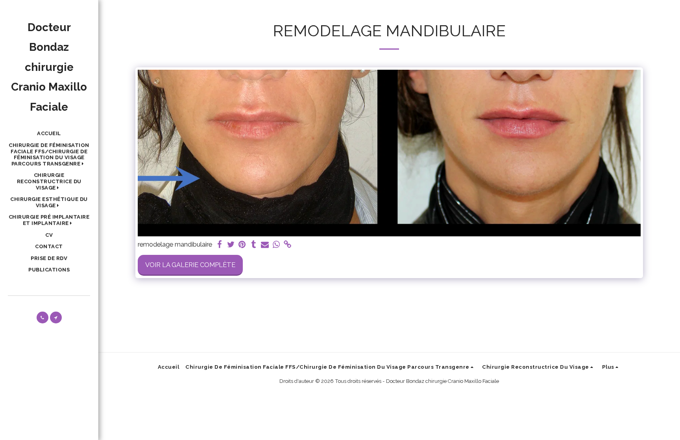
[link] (288, 244)
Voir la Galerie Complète (190, 265)
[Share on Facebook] (219, 244)
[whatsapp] (276, 244)
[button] (49, 154)
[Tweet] (231, 244)
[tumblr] (253, 244)
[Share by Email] (265, 244)
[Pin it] (242, 244)
